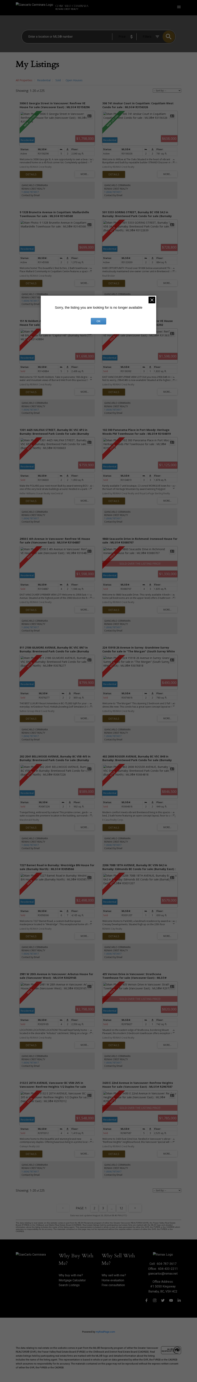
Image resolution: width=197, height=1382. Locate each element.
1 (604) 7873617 (30, 192)
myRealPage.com (105, 1331)
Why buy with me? (71, 1275)
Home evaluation (113, 1280)
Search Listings (69, 1285)
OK (98, 321)
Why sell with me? (114, 1275)
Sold (58, 80)
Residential (44, 80)
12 (121, 1208)
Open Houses (74, 80)
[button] (146, 1300)
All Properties (24, 80)
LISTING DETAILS (31, 174)
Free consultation (113, 1285)
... (112, 1208)
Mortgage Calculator (72, 1280)
